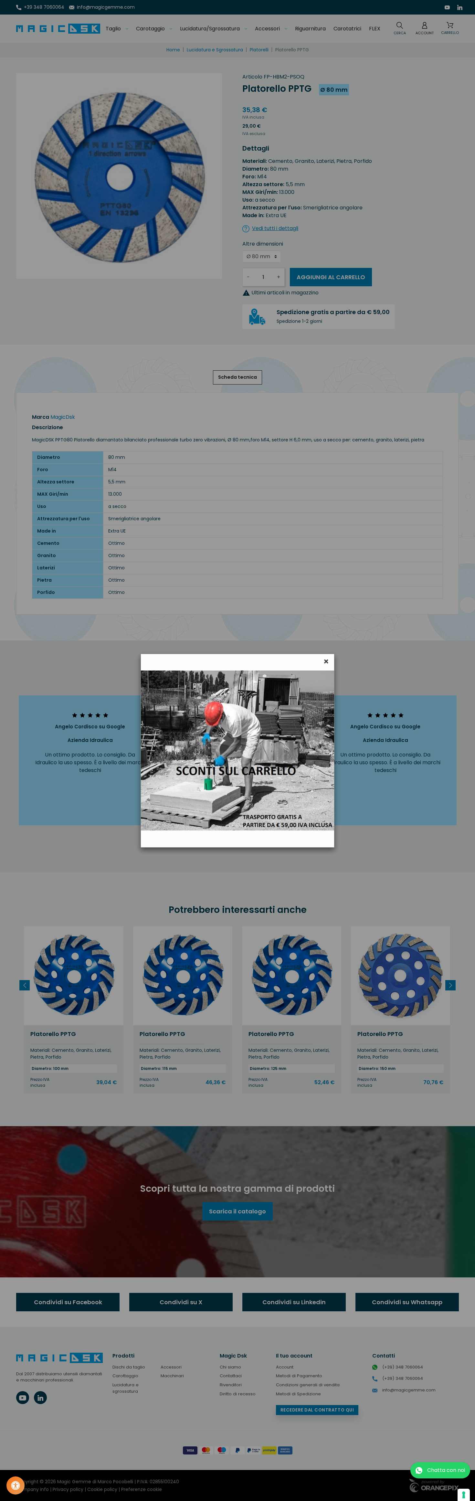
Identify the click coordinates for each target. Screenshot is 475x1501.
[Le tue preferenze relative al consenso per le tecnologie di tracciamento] (464, 1495)
